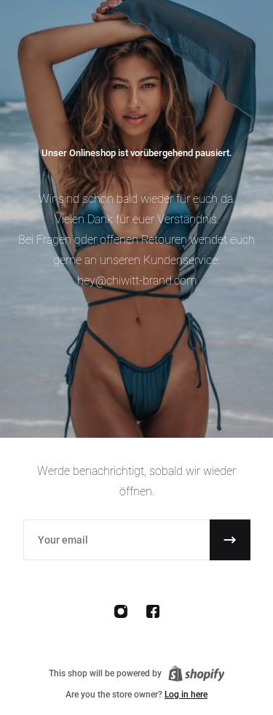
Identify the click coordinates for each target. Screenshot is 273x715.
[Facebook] (153, 611)
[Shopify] (196, 673)
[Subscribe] (230, 539)
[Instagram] (121, 611)
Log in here (186, 694)
